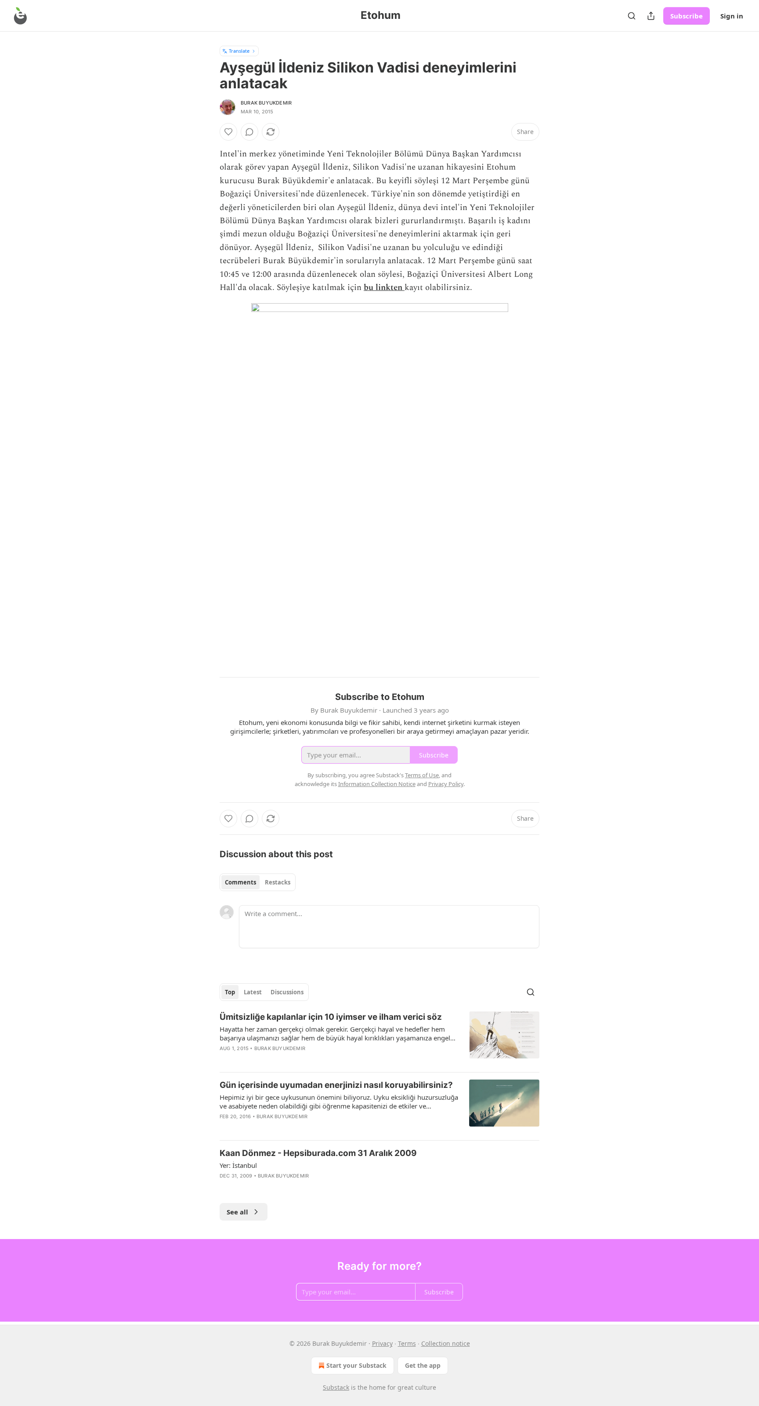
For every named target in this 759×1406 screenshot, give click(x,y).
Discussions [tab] (287, 992)
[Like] (228, 132)
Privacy (382, 1343)
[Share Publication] (651, 16)
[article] (379, 1038)
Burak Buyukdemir (266, 103)
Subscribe (686, 15)
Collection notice (445, 1343)
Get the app (423, 1365)
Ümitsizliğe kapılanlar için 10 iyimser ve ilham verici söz (331, 1017)
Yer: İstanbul (238, 1165)
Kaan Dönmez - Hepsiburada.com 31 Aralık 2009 (318, 1153)
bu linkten (383, 287)
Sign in (731, 15)
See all (237, 1211)
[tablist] (258, 882)
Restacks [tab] (277, 882)
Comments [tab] (240, 882)
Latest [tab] (253, 992)
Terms (407, 1343)
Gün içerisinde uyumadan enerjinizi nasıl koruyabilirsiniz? (336, 1085)
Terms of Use (422, 775)
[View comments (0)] (249, 132)
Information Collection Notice (377, 784)
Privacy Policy (445, 784)
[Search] (631, 16)
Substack (336, 1387)
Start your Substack (356, 1365)
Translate (239, 50)
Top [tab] (230, 992)
